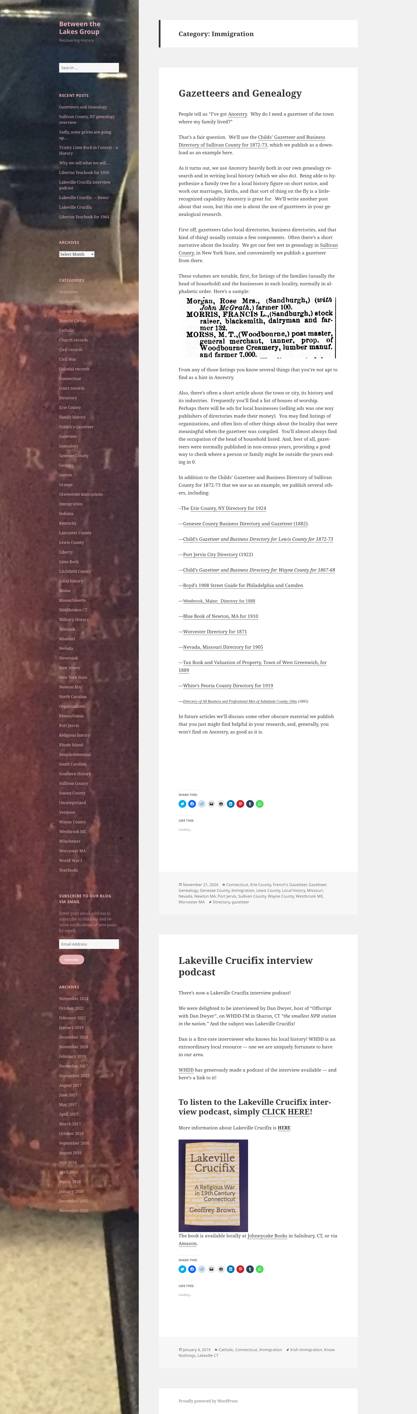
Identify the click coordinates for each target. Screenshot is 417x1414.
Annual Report (72, 311)
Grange (66, 484)
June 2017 (68, 1095)
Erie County (70, 407)
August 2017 (70, 1085)
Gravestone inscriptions (81, 494)
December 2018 (73, 1037)
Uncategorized (72, 802)
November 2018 (73, 1046)
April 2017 (68, 1114)
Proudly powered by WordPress (208, 1401)
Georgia (66, 465)
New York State (73, 677)
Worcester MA (72, 851)
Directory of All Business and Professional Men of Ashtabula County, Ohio (240, 701)
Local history (71, 581)
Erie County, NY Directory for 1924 (228, 508)
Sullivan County (73, 783)
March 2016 (70, 1181)
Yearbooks (68, 870)
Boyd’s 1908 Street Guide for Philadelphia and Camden (243, 585)
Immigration (71, 504)
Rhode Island (71, 744)
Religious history (74, 735)
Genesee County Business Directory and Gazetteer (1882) (245, 523)
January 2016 (71, 1191)
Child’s (258, 539)
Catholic (66, 330)
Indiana (66, 513)
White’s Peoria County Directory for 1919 (228, 685)
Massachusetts (72, 600)
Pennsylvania (71, 716)
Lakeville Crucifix (75, 207)
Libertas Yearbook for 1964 (84, 217)
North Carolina (73, 696)
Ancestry (237, 114)
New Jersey (69, 667)
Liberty (66, 552)
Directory (68, 397)
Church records (73, 340)
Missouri (67, 638)
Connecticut (70, 378)
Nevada (66, 648)
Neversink (68, 658)
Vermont (67, 812)
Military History (74, 619)
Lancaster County (75, 532)
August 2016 (70, 1152)
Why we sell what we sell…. (84, 163)
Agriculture (70, 301)
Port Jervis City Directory (210, 554)
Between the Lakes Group (80, 27)
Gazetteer (68, 436)
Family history (72, 417)
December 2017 (73, 1066)
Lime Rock (68, 561)
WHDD (186, 1070)
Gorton (65, 475)
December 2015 (73, 1201)
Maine (65, 590)
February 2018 (72, 1056)
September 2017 (74, 1075)
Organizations (72, 706)
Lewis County (71, 542)
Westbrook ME (72, 831)
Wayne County (72, 822)
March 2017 (70, 1124)
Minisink (67, 629)
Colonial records (74, 369)
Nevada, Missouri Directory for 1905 (223, 647)
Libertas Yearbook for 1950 (84, 172)
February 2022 (72, 1017)
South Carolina (72, 764)
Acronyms (68, 291)
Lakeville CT (207, 1355)
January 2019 (71, 1027)
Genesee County (74, 455)
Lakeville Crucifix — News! (84, 197)
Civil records (71, 349)
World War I (70, 860)
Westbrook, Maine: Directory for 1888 (219, 600)
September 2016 (74, 1143)
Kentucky (67, 523)
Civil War (67, 359)
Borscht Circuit (73, 320)
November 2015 (73, 1210)
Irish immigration (306, 1349)
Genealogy (68, 446)
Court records (72, 388)
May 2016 (68, 1162)
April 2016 (68, 1172)
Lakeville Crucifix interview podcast (246, 966)
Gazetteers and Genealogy (83, 107)
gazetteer (240, 902)
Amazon (188, 1243)
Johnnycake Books (267, 1236)
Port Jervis (69, 725)
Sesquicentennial (75, 754)
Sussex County (72, 793)
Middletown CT (73, 610)
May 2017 (68, 1104)
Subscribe (71, 959)
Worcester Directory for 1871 (215, 631)
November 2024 (73, 998)
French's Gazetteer (76, 426)
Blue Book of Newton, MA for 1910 (220, 616)
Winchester (70, 841)
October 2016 (71, 1133)
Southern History (75, 773)
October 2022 (71, 1008)
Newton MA (70, 687)
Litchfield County (75, 571)
